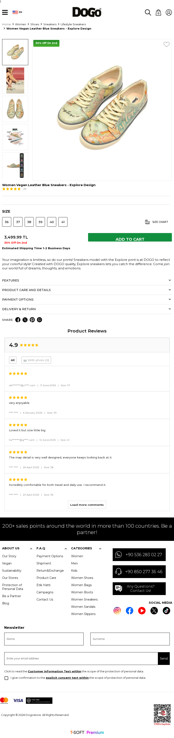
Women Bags (81, 585)
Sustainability (11, 571)
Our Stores (10, 578)
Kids (74, 571)
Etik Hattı (43, 585)
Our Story (9, 556)
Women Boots (82, 592)
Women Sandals (83, 607)
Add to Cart (130, 239)
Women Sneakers (84, 599)
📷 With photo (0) (36, 360)
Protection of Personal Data (12, 587)
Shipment (43, 563)
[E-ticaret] (87, 733)
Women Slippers (83, 614)
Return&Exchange (50, 571)
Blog (5, 603)
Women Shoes (82, 578)
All (13, 360)
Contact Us (44, 599)
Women (77, 556)
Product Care (46, 578)
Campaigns (44, 592)
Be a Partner (11, 596)
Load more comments (87, 504)
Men (74, 563)
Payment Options (49, 556)
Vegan (7, 563)
